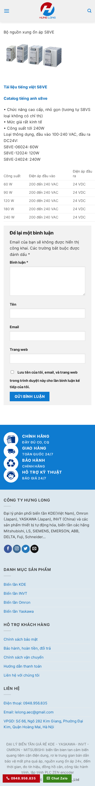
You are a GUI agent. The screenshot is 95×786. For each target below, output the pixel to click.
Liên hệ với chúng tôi (21, 675)
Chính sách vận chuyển (24, 657)
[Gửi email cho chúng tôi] (34, 549)
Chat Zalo (59, 778)
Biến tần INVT (15, 593)
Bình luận (19, 262)
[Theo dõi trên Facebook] (8, 549)
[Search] (89, 11)
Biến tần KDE (15, 584)
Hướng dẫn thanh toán (23, 666)
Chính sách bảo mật (21, 639)
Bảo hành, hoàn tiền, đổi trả (27, 648)
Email (14, 327)
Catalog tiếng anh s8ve (26, 98)
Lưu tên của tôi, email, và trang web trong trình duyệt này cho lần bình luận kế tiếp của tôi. (45, 379)
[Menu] (7, 11)
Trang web (19, 349)
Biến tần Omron (17, 602)
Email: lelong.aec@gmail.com (29, 712)
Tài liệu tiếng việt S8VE (25, 86)
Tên (13, 304)
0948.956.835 (23, 778)
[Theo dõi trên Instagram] (17, 549)
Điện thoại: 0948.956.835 (25, 703)
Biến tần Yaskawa (19, 611)
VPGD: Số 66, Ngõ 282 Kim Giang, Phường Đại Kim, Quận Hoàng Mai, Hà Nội (43, 724)
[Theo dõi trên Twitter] (26, 549)
